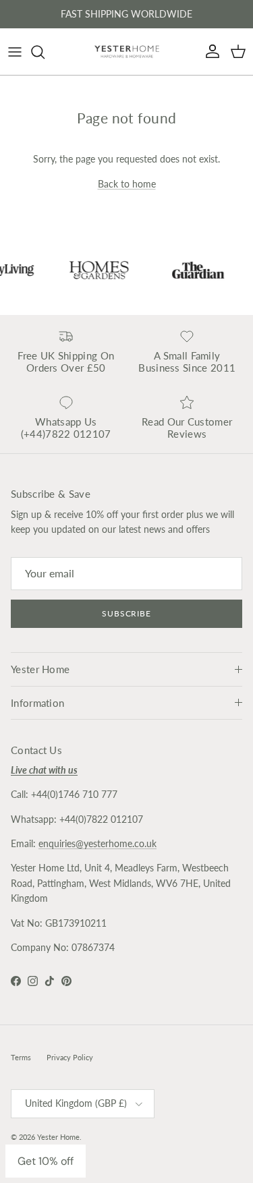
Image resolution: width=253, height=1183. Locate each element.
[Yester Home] (127, 51)
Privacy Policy (70, 1057)
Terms (21, 1057)
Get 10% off (46, 1161)
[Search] (44, 52)
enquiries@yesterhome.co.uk (97, 843)
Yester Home (58, 1136)
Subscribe (127, 613)
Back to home (127, 184)
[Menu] (15, 52)
